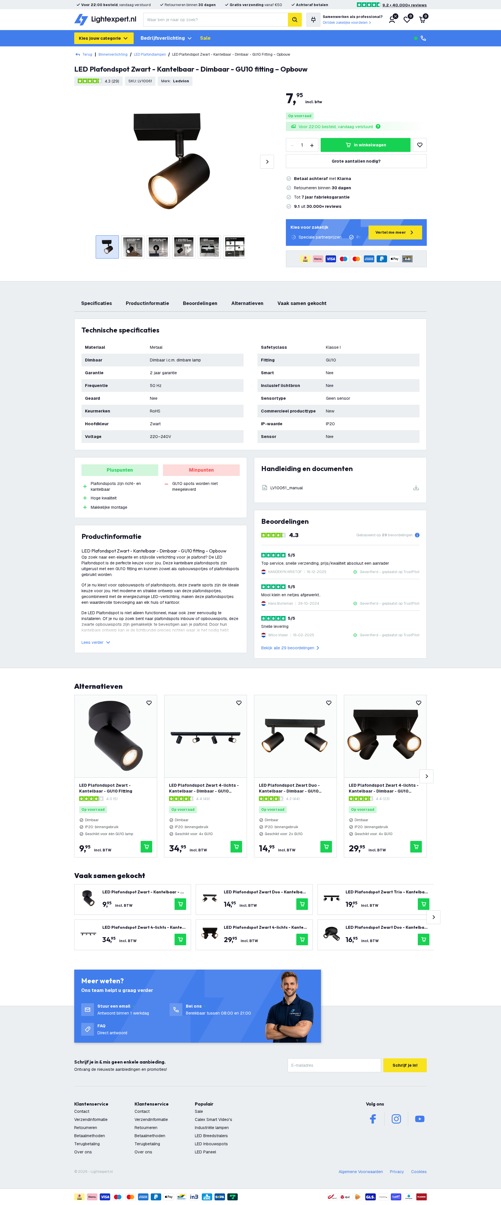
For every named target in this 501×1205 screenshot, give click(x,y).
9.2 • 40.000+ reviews (404, 5)
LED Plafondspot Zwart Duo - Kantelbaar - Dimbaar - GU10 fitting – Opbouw (289, 788)
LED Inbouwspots (211, 1143)
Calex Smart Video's (213, 1119)
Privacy (397, 1171)
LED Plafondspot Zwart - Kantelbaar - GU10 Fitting (105, 788)
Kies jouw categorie (100, 38)
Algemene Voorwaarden (361, 1171)
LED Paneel (205, 1152)
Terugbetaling (87, 1143)
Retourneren (85, 1127)
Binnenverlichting (113, 54)
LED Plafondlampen (150, 54)
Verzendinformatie (91, 1119)
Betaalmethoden (89, 1135)
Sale (205, 38)
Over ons (83, 1152)
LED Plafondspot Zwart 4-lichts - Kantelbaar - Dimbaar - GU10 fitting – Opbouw (204, 788)
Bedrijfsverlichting (163, 38)
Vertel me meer (390, 232)
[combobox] (215, 20)
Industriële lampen (212, 1127)
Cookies (419, 1171)
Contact (81, 1111)
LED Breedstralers (211, 1135)
